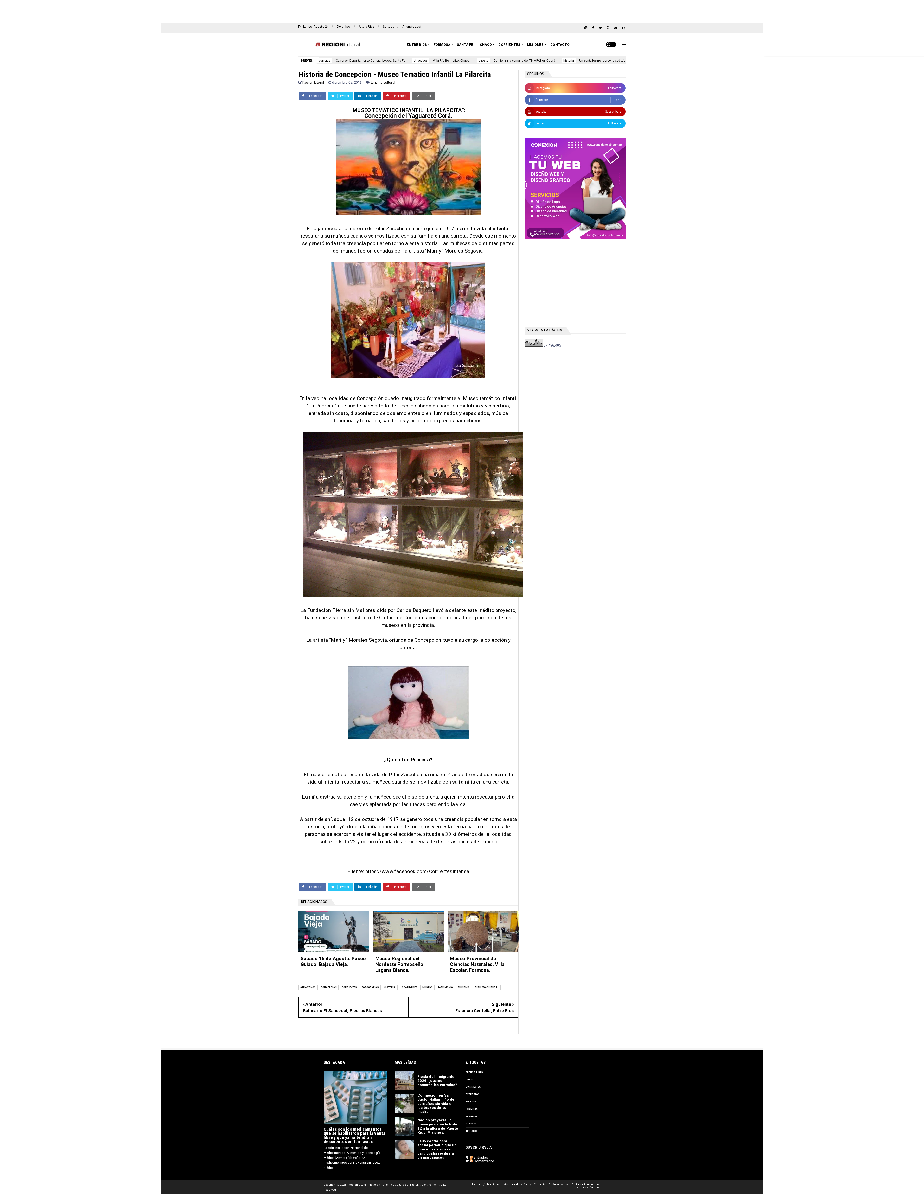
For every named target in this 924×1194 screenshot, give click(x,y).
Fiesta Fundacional (587, 1184)
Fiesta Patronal (590, 1187)
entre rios (473, 1094)
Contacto (560, 45)
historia (463, 60)
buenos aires (474, 1072)
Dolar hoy (344, 26)
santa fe (471, 1123)
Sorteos (388, 26)
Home (476, 1184)
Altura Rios (366, 26)
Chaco (486, 45)
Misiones (535, 45)
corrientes (613, 60)
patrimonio (445, 987)
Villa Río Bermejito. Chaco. (346, 60)
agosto (378, 60)
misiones (472, 1116)
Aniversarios (560, 1184)
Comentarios (484, 1161)
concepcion (329, 987)
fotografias (370, 987)
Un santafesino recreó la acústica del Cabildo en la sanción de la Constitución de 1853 (535, 60)
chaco (470, 1079)
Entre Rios (417, 45)
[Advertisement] (462, 11)
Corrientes (509, 45)
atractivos (308, 987)
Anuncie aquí (411, 26)
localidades (409, 987)
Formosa (442, 45)
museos (427, 987)
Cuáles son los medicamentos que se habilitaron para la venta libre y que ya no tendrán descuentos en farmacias (354, 1135)
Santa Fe (465, 45)
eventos (471, 1101)
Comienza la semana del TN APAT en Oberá (419, 60)
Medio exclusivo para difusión (507, 1184)
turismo (463, 987)
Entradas (480, 1157)
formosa (472, 1109)
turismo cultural (383, 82)
